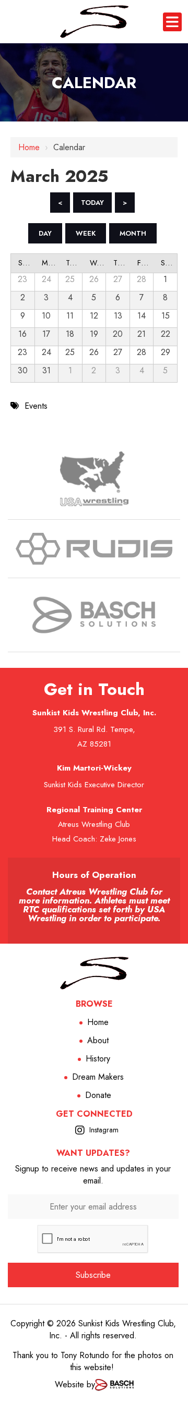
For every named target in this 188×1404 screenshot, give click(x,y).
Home (29, 147)
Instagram (104, 1130)
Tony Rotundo (85, 1355)
